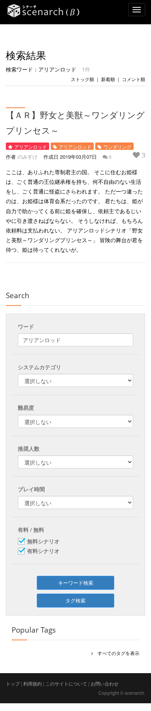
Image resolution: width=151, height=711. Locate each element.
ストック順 (82, 79)
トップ (13, 683)
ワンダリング (117, 146)
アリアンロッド (30, 146)
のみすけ (27, 156)
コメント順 (133, 79)
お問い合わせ (104, 683)
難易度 (26, 407)
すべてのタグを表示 (116, 653)
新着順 (108, 79)
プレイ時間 (31, 489)
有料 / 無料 (31, 529)
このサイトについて (66, 683)
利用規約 (32, 683)
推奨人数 (28, 448)
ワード (26, 326)
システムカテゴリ (39, 367)
